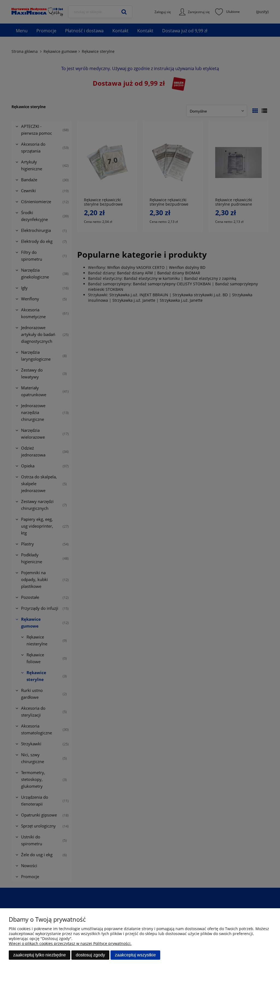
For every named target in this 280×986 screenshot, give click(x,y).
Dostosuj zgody (90, 955)
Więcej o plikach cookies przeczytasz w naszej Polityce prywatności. (70, 943)
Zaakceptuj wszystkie (135, 955)
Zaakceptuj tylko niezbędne (39, 955)
